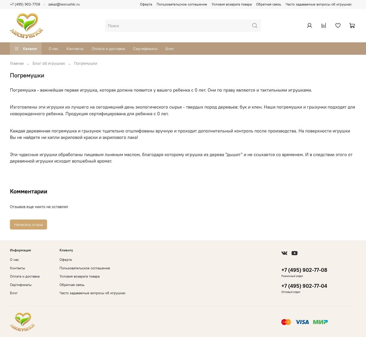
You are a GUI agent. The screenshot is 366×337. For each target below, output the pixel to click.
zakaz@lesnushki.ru (64, 4)
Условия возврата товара (232, 4)
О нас (54, 48)
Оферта (146, 4)
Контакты (75, 48)
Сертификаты (145, 48)
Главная (17, 63)
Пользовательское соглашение (182, 4)
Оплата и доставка (108, 48)
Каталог (30, 48)
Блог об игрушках (49, 63)
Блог (170, 48)
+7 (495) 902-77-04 (304, 285)
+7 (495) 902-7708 (25, 4)
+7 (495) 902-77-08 (304, 270)
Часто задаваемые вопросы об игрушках (319, 4)
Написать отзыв (28, 224)
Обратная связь (268, 4)
